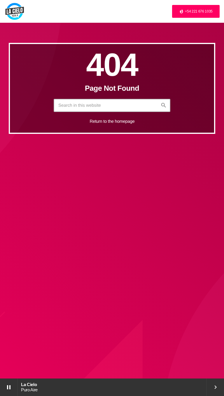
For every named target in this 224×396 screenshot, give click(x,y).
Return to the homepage (112, 121)
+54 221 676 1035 (196, 11)
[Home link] (14, 11)
